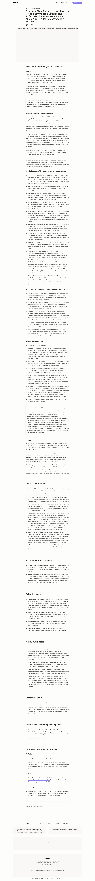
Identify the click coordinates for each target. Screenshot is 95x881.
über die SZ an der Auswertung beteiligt (51, 160)
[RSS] (49, 873)
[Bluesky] (45, 873)
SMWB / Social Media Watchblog (42, 878)
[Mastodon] (47, 873)
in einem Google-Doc (47, 74)
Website (51, 676)
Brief (62, 878)
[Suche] (71, 3)
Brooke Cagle (38, 806)
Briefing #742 (43, 651)
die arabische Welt (62, 228)
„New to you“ (35, 762)
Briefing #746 (45, 536)
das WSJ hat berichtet (53, 230)
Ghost (58, 878)
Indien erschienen (34, 230)
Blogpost (45, 493)
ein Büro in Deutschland (37, 736)
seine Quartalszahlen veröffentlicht (52, 443)
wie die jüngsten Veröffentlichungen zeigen (53, 219)
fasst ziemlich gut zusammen (49, 92)
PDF (49, 493)
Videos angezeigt (48, 540)
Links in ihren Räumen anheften (52, 791)
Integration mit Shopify (61, 623)
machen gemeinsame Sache (41, 567)
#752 (55, 126)
